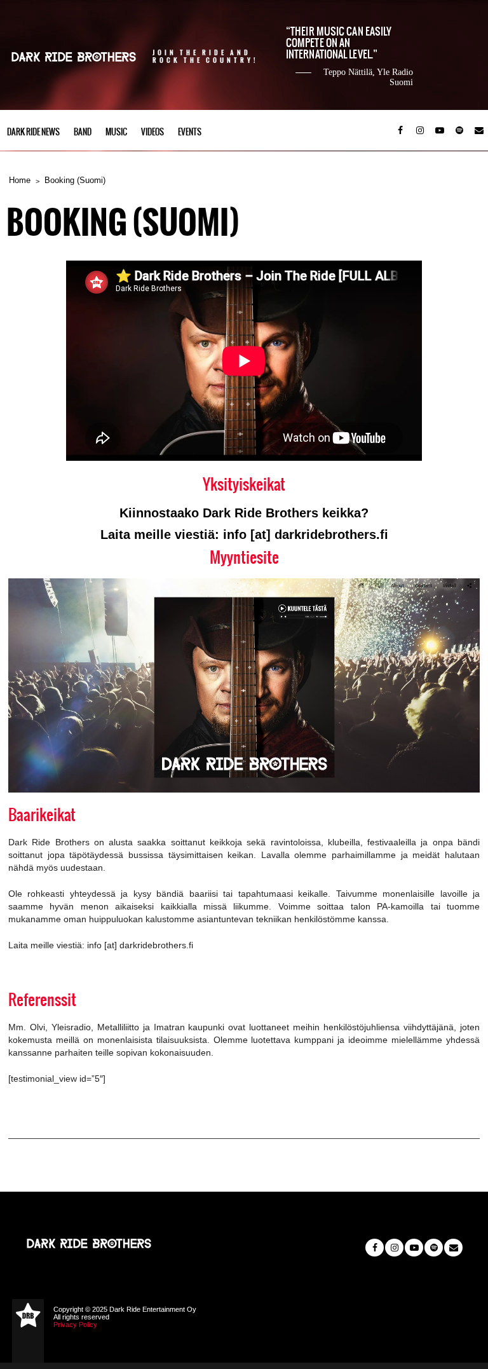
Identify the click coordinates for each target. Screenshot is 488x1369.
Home (19, 180)
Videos (152, 132)
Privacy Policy (75, 1324)
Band (83, 132)
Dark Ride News (33, 132)
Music (116, 132)
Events (189, 132)
